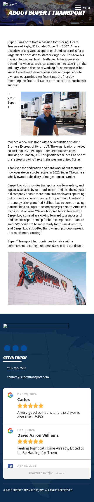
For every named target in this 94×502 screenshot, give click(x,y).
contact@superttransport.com (28, 377)
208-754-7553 (16, 368)
